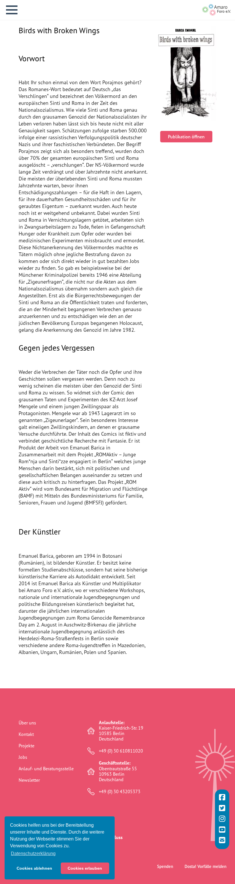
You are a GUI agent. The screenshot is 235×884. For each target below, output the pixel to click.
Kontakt (26, 734)
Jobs (23, 757)
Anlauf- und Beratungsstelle (46, 768)
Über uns (27, 723)
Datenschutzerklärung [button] (33, 853)
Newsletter (29, 780)
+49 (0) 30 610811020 (121, 751)
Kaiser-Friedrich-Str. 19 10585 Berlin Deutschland (121, 731)
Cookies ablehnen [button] (34, 868)
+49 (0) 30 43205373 (119, 791)
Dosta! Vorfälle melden (205, 866)
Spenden (165, 866)
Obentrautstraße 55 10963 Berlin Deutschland (118, 771)
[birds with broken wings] (186, 73)
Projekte (26, 746)
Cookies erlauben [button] (85, 868)
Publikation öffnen (186, 137)
